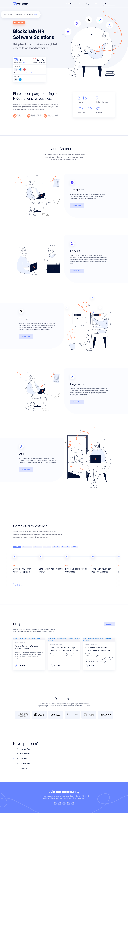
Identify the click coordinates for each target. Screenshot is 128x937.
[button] (15, 585)
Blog (87, 4)
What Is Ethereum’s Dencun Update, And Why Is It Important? (98, 649)
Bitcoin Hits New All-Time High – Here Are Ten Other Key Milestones (64, 649)
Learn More (77, 205)
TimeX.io (24, 62)
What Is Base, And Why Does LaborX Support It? (26, 647)
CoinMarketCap (29, 72)
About (79, 4)
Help (95, 4)
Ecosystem (69, 4)
